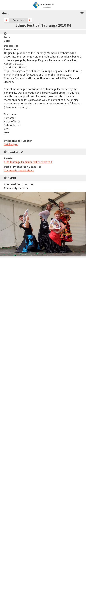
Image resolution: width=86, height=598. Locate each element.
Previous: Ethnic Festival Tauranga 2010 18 (6, 20)
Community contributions (19, 170)
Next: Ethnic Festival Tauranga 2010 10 (30, 20)
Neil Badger (11, 144)
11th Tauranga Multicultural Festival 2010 (28, 162)
